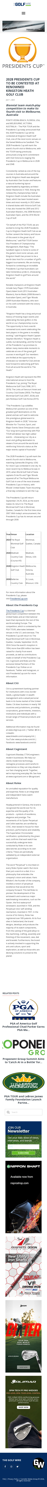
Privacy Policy (13, 1479)
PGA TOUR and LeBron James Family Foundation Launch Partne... (23, 1099)
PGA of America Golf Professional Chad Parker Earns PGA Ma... (23, 1027)
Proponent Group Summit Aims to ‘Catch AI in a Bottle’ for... (23, 1060)
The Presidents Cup (15, 610)
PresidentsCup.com (18, 598)
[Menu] (23, 13)
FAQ (4, 1479)
